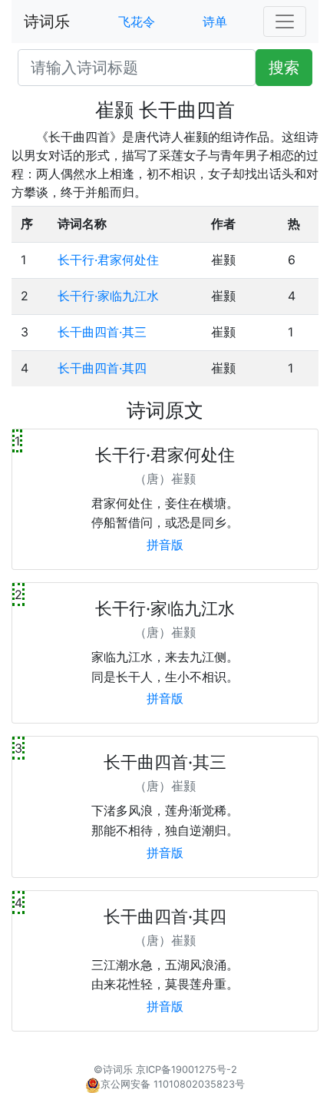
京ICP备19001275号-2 (186, 1069)
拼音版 (165, 544)
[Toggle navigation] (284, 21)
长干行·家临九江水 (108, 295)
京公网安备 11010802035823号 (173, 1084)
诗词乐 (47, 21)
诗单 (215, 21)
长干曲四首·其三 (102, 331)
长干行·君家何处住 (108, 259)
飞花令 (136, 21)
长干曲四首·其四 (102, 368)
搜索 (284, 67)
